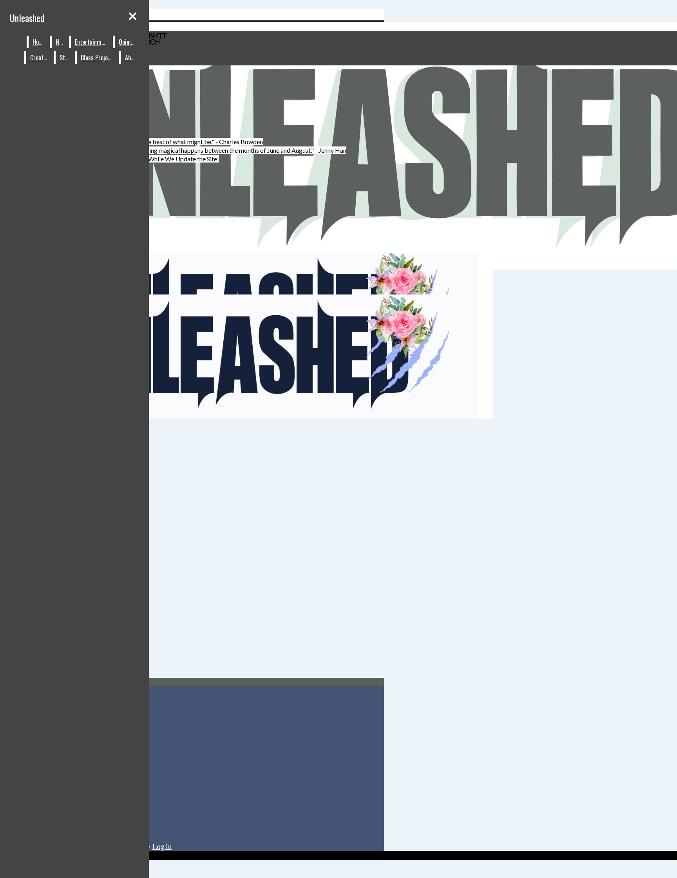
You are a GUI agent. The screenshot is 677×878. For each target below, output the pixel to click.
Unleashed (27, 18)
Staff (65, 57)
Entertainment (92, 42)
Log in (162, 846)
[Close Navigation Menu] (132, 16)
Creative (40, 57)
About (132, 57)
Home (39, 42)
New (60, 42)
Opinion (127, 42)
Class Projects (98, 57)
